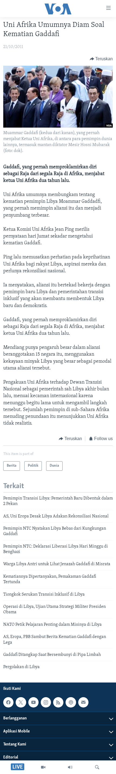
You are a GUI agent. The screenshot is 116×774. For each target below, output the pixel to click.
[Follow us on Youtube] (33, 702)
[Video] (43, 767)
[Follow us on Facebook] (8, 702)
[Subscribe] (83, 702)
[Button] (101, 58)
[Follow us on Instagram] (46, 702)
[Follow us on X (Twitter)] (21, 702)
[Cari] (97, 767)
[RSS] (58, 702)
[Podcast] (71, 702)
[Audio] (70, 767)
